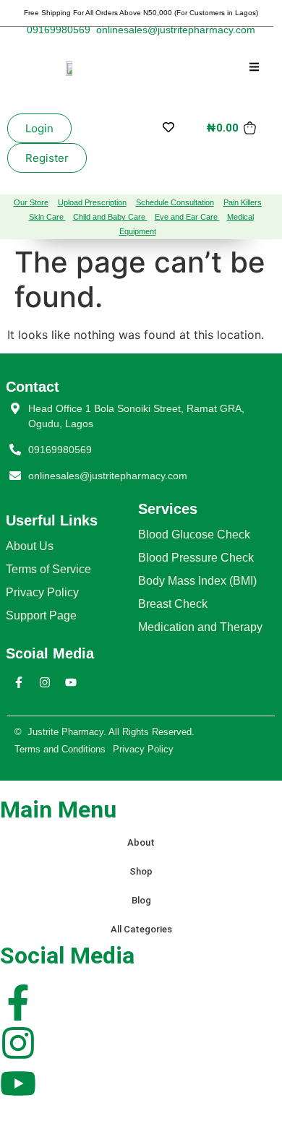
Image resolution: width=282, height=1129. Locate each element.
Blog (141, 900)
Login (39, 128)
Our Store (31, 202)
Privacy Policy (42, 592)
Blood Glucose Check (194, 534)
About (141, 842)
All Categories (141, 929)
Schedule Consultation (175, 202)
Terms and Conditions (60, 749)
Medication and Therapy (200, 627)
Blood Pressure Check (196, 557)
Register (47, 158)
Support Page (41, 615)
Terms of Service (48, 569)
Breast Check (173, 604)
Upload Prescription (92, 202)
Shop (141, 871)
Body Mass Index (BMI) (197, 581)
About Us (30, 546)
